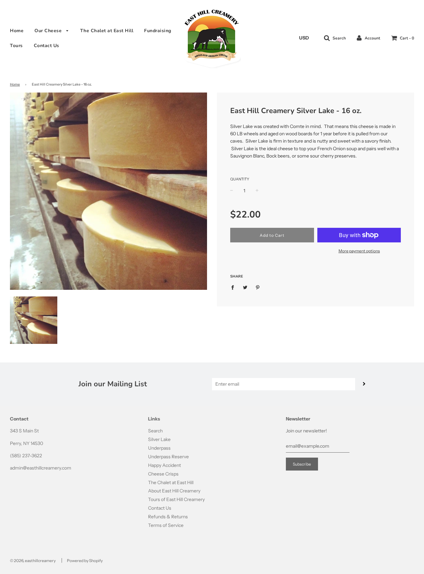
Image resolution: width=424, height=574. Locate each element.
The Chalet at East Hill (106, 31)
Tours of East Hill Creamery (176, 499)
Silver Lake (159, 439)
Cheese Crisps (163, 474)
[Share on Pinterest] (258, 287)
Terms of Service (166, 525)
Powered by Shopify (85, 560)
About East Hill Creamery (174, 491)
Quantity (239, 179)
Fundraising (157, 31)
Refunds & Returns (168, 517)
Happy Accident (164, 465)
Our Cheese (48, 31)
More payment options (359, 250)
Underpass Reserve (168, 457)
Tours (16, 45)
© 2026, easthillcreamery (33, 560)
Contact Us (46, 45)
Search (155, 431)
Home (17, 31)
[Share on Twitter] (245, 287)
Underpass (159, 448)
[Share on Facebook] (234, 287)
